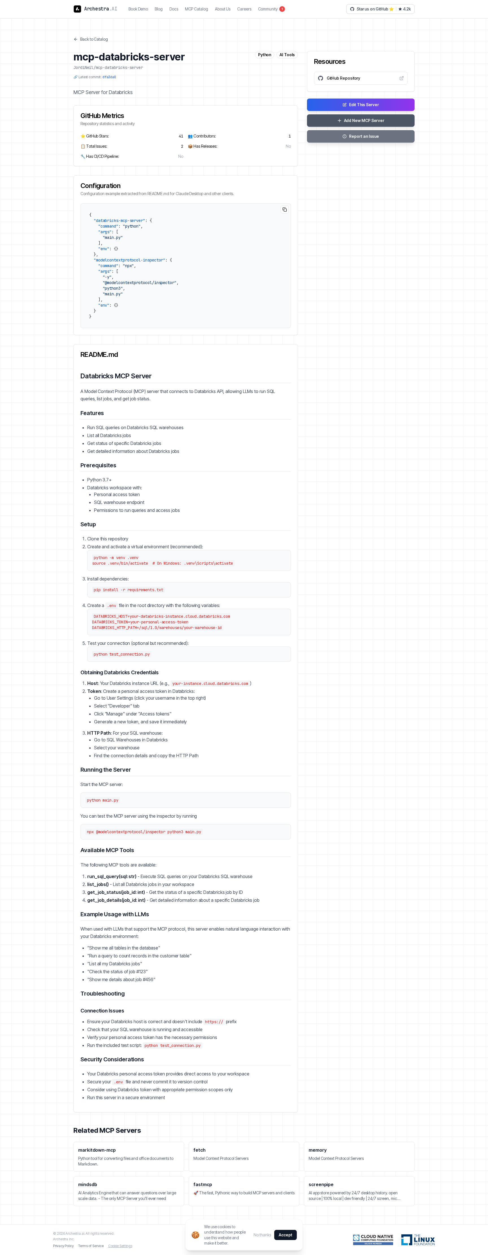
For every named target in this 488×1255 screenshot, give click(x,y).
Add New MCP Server (364, 120)
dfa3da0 (109, 77)
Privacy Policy (63, 1246)
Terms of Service (91, 1246)
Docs (173, 8)
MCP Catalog (196, 8)
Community (270, 8)
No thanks (262, 1234)
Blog (159, 8)
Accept (285, 1234)
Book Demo (138, 8)
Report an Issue (364, 136)
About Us (222, 8)
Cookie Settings (120, 1246)
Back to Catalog (94, 39)
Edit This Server (364, 104)
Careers (244, 8)
